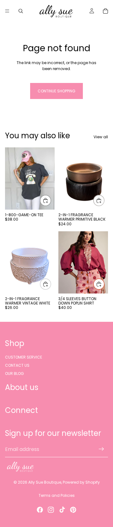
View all (101, 137)
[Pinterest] (73, 509)
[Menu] (7, 11)
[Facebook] (40, 509)
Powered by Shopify (81, 482)
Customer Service (23, 357)
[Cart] (105, 11)
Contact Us (17, 365)
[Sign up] (101, 449)
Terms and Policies (57, 495)
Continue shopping (56, 91)
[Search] (21, 11)
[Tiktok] (62, 509)
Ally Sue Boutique (44, 482)
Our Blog (14, 373)
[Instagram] (51, 509)
